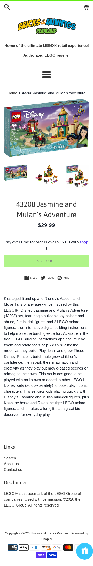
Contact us (13, 469)
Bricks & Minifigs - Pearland (50, 533)
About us (11, 463)
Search (10, 458)
